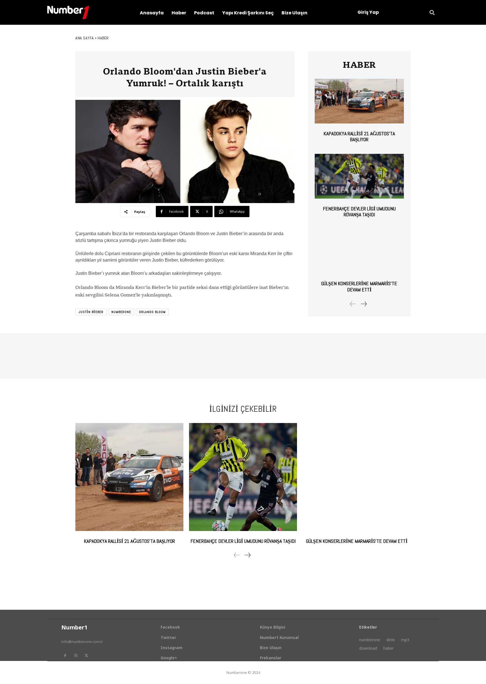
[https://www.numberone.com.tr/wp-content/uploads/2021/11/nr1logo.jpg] (68, 12)
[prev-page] (353, 304)
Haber (103, 37)
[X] (86, 655)
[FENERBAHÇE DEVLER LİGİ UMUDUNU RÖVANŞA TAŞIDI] (359, 176)
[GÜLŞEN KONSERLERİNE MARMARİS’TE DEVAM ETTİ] (359, 251)
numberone (121, 312)
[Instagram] (75, 655)
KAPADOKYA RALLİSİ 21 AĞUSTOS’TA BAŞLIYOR (359, 136)
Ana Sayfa (84, 37)
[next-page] (363, 304)
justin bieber (91, 312)
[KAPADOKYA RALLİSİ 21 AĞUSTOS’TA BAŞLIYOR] (359, 101)
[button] (432, 12)
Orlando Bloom (152, 312)
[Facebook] (65, 655)
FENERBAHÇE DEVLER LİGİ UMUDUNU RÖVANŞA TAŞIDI (359, 211)
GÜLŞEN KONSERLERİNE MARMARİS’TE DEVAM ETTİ (359, 286)
